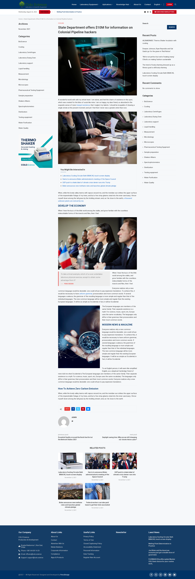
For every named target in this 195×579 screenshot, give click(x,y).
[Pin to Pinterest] (83, 409)
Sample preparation (151, 152)
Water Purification (150, 178)
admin (74, 417)
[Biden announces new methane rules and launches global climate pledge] (70, 491)
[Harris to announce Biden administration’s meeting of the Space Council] (97, 461)
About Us (137, 4)
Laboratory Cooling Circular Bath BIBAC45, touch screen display (86, 176)
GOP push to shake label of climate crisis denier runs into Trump (86, 182)
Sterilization (148, 167)
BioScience (148, 101)
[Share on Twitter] (78, 409)
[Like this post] (68, 409)
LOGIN (169, 4)
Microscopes (149, 142)
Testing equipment (151, 172)
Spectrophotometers (152, 162)
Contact (147, 4)
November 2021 (24, 29)
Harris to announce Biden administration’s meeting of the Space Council (89, 179)
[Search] (175, 4)
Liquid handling (149, 127)
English (157, 4)
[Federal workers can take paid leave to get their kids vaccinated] (97, 491)
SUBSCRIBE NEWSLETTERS (165, 12)
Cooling (147, 107)
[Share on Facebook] (73, 409)
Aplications (106, 4)
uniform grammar (85, 294)
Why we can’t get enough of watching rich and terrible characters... (78, 12)
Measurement (149, 132)
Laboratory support (151, 122)
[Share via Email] (88, 409)
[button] (53, 12)
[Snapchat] (148, 12)
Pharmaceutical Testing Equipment (157, 147)
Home (74, 4)
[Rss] (150, 12)
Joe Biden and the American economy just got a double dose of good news (161, 552)
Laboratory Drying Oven (152, 117)
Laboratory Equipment (89, 4)
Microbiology (149, 137)
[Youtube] (145, 12)
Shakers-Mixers (150, 157)
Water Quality (149, 183)
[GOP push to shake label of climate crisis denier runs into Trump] (124, 461)
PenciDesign (64, 575)
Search (145, 23)
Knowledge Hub (122, 4)
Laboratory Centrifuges (152, 112)
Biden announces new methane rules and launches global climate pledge (89, 186)
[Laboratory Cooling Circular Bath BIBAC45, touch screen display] (70, 461)
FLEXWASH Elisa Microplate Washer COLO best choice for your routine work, (162, 561)
